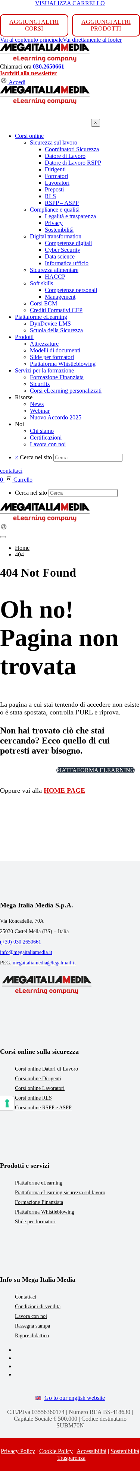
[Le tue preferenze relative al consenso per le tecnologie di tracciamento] (7, 1103)
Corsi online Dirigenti (38, 1078)
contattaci (11, 470)
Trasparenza (71, 1458)
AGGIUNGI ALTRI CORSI (34, 25)
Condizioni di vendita (37, 1306)
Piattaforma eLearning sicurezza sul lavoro (60, 1192)
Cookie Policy (56, 1451)
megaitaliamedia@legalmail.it (44, 963)
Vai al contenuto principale (31, 40)
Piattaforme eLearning (38, 1183)
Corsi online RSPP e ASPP (43, 1107)
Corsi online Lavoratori (40, 1088)
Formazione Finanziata (39, 1202)
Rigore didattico (32, 1335)
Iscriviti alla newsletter (28, 73)
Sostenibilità (125, 1451)
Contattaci (25, 1297)
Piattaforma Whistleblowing (44, 1212)
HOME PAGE (64, 790)
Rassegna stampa (32, 1326)
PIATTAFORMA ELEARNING (95, 770)
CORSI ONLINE (26, 770)
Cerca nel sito (36, 457)
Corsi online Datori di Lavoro (46, 1069)
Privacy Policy (18, 1451)
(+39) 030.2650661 (20, 942)
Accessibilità (91, 1451)
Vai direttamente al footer (92, 40)
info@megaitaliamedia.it (26, 952)
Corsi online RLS (33, 1098)
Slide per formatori (35, 1221)
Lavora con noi (31, 1316)
